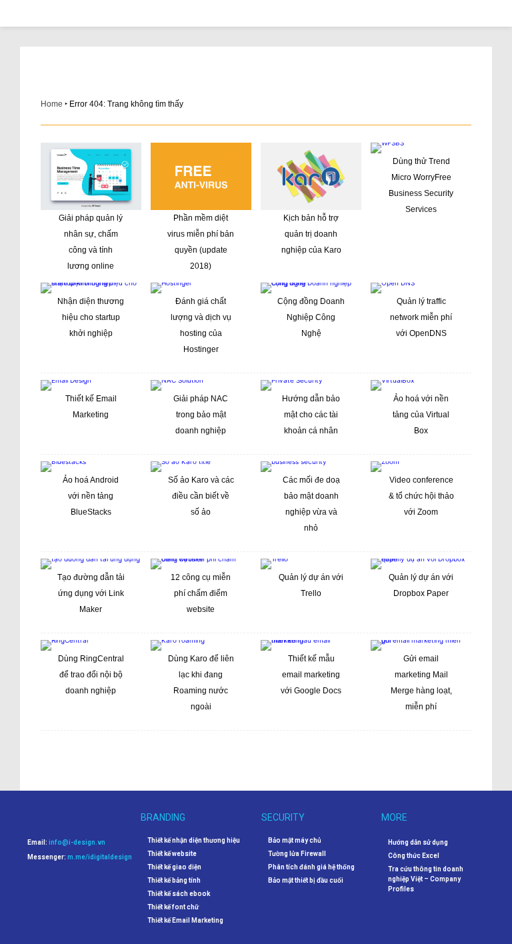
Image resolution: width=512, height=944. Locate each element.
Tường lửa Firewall (297, 854)
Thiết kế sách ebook (178, 894)
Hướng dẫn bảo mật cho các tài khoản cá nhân (311, 414)
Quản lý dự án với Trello (311, 585)
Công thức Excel (413, 855)
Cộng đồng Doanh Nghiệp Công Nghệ (311, 317)
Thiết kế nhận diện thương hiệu (193, 840)
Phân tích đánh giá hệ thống (311, 867)
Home (52, 104)
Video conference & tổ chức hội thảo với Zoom (421, 496)
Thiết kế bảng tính (174, 880)
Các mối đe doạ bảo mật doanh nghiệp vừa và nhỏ (311, 504)
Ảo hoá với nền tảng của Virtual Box (421, 414)
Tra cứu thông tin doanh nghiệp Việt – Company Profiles (425, 879)
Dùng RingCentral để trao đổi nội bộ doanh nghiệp (91, 674)
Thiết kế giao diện (174, 867)
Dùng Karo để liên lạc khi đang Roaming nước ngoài (201, 682)
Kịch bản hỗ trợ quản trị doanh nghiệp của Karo (311, 234)
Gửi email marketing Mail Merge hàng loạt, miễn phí (421, 682)
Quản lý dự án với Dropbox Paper (421, 585)
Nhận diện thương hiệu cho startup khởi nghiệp (90, 317)
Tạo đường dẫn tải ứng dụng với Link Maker (91, 593)
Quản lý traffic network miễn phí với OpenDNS (421, 317)
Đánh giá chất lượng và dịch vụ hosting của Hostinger (201, 325)
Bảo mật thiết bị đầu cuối (305, 880)
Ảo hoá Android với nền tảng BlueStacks (91, 496)
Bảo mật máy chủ (294, 840)
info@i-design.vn (77, 842)
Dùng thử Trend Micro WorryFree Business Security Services (421, 185)
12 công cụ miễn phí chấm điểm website (201, 593)
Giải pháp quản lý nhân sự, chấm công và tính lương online (91, 242)
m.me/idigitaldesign (99, 857)
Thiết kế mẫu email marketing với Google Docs (311, 674)
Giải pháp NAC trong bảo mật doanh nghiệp (200, 414)
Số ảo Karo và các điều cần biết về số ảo (201, 496)
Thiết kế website (172, 854)
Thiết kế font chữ (173, 907)
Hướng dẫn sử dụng (418, 842)
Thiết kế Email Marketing (91, 406)
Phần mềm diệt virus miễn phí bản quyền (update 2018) (200, 242)
